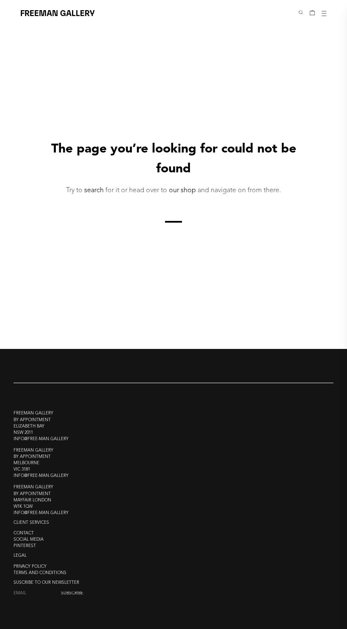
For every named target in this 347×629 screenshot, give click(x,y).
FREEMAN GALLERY (57, 12)
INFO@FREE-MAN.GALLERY (41, 439)
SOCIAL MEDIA (29, 539)
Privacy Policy (30, 566)
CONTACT (24, 533)
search (94, 190)
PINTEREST (25, 546)
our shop (182, 190)
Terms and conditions (40, 573)
